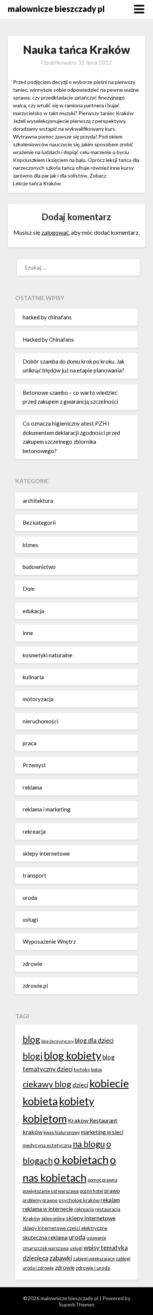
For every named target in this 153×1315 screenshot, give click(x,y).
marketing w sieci (102, 1132)
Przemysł (34, 765)
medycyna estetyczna (47, 1145)
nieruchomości (40, 721)
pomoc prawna (102, 1180)
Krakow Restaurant (92, 1120)
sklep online (53, 1218)
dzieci (80, 1085)
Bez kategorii (39, 522)
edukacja (33, 611)
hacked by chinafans (47, 317)
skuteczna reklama (45, 1237)
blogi (33, 1056)
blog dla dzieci (94, 1040)
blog (31, 1039)
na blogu (89, 1144)
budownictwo (39, 566)
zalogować (55, 232)
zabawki (60, 1258)
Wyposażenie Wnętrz (49, 941)
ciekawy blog (47, 1084)
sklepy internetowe (46, 853)
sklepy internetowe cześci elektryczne (65, 1228)
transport (34, 875)
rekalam (110, 1200)
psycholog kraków (79, 1200)
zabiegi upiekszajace (94, 1259)
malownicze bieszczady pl (56, 9)
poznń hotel (91, 1191)
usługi (30, 919)
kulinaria (33, 677)
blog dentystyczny (57, 1041)
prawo (112, 1190)
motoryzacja (38, 699)
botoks (82, 1069)
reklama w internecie (48, 1208)
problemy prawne (40, 1200)
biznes (30, 544)
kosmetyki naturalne (47, 655)
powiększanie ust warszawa (51, 1191)
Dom (29, 588)
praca (29, 743)
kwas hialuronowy (61, 1132)
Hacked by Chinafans (48, 339)
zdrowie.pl (35, 985)
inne (28, 632)
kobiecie (109, 1083)
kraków (32, 1131)
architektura (38, 500)
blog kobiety (72, 1055)
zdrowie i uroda (93, 1268)
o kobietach (81, 1159)
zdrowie (32, 963)
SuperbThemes (77, 1304)
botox (96, 1069)
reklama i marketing (47, 809)
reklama (32, 787)
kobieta (40, 1100)
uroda (30, 897)
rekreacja (34, 831)
